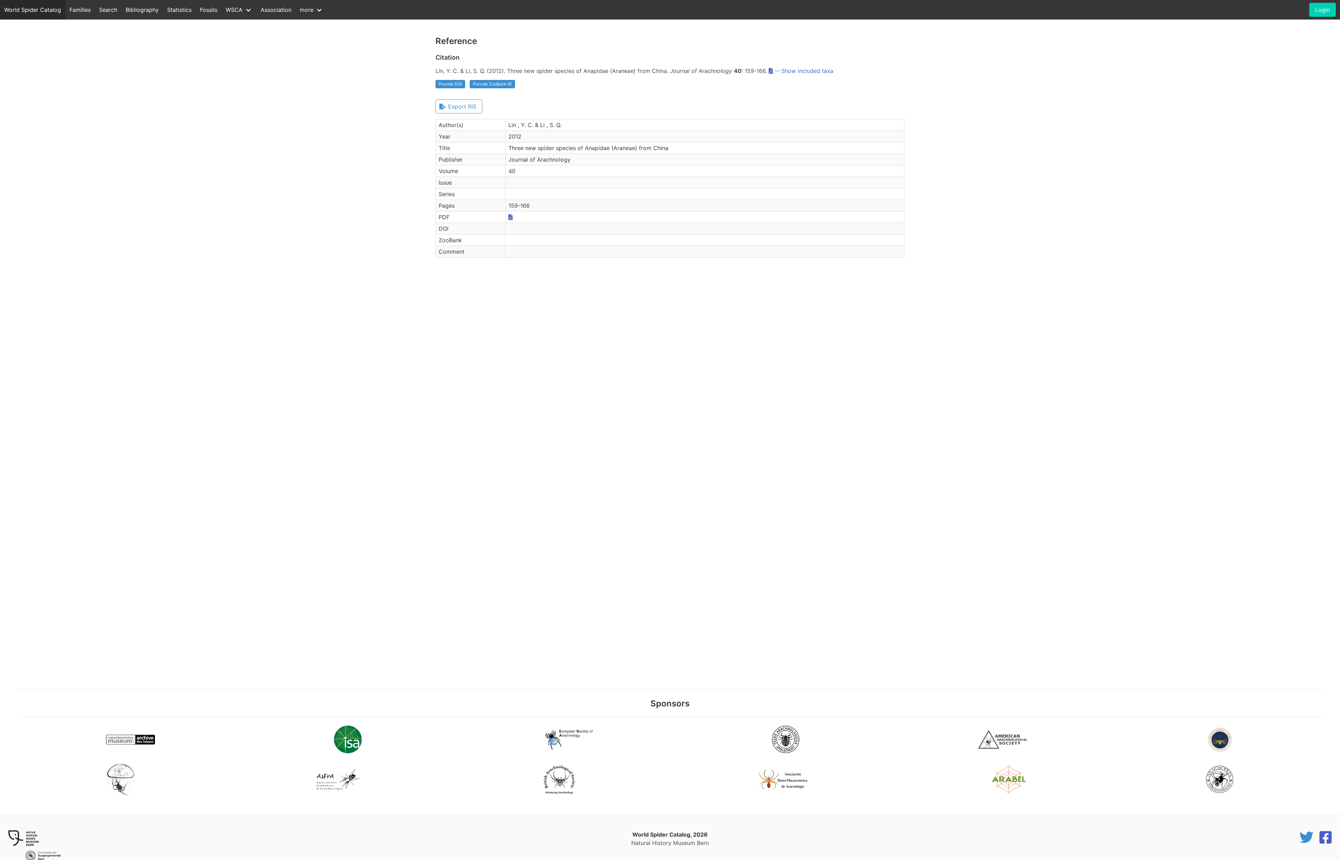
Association (276, 9)
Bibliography (142, 9)
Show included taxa (807, 70)
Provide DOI (450, 84)
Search (108, 9)
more (306, 9)
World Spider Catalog (32, 9)
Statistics (179, 9)
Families (80, 9)
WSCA (234, 9)
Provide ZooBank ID (492, 84)
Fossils (208, 9)
